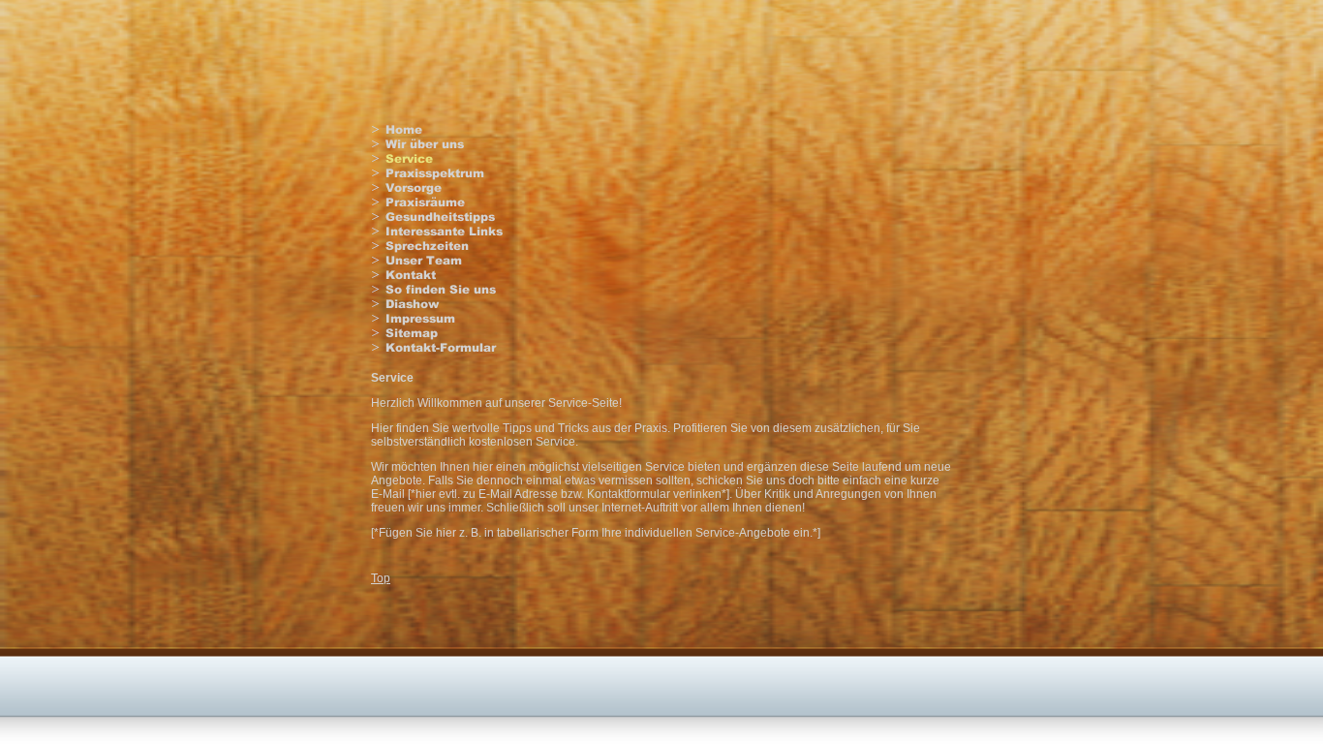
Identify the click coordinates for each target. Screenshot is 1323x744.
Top (380, 578)
